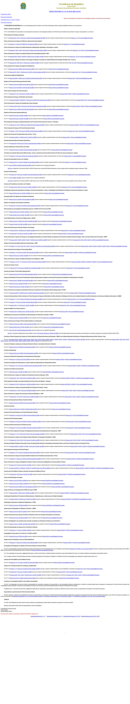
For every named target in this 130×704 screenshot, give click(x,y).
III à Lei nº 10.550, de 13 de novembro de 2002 (28, 421)
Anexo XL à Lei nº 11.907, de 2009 (19, 483)
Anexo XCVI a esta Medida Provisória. (54, 286)
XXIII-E (47, 339)
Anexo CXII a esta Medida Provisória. (54, 327)
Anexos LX (69, 205)
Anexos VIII (13, 572)
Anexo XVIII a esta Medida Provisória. (59, 69)
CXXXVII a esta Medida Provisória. (85, 378)
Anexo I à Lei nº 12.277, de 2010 (18, 511)
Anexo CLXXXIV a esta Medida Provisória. (63, 486)
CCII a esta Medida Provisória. (95, 568)
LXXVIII (99, 246)
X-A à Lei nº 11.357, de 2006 (26, 305)
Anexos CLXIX (70, 452)
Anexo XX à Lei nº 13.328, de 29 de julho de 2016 (22, 578)
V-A (17, 94)
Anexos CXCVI (67, 542)
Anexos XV (13, 440)
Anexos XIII (13, 143)
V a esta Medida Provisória (77, 44)
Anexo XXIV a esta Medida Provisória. (59, 84)
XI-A (17, 50)
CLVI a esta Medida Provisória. (83, 427)
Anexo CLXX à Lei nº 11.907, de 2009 (19, 215)
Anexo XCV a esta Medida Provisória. (52, 283)
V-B (18, 38)
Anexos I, (73, 38)
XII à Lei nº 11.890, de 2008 (28, 390)
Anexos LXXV (84, 246)
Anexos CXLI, (65, 390)
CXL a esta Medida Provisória (84, 384)
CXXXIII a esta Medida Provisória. (91, 365)
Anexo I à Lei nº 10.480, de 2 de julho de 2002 (21, 84)
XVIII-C (21, 339)
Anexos (12, 474)
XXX (85, 100)
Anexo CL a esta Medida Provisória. (61, 409)
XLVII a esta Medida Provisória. (83, 143)
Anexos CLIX (13, 575)
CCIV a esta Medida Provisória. (74, 572)
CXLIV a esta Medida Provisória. (85, 390)
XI (76, 56)
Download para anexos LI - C (54, 616)
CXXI (16, 341)
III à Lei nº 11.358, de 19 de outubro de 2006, (28, 415)
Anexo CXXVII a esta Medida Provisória (60, 347)
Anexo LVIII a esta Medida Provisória (54, 193)
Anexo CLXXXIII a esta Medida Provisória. (54, 483)
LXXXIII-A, (23, 468)
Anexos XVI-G (14, 339)
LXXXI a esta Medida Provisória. (119, 246)
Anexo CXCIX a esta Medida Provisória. (64, 562)
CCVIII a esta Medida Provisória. (91, 575)
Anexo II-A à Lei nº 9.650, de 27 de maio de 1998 (22, 403)
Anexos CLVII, (74, 434)
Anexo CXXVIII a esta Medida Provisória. (63, 353)
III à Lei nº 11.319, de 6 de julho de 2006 (27, 542)
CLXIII (78, 440)
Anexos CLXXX (63, 474)
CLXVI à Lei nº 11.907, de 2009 (27, 499)
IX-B (18, 63)
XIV (70, 63)
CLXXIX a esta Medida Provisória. (105, 468)
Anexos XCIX (71, 299)
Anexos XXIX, (80, 100)
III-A (17, 384)
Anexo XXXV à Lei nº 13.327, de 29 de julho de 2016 (23, 409)
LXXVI (90, 246)
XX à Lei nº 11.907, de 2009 (25, 233)
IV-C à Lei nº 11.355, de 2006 (28, 187)
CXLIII (74, 390)
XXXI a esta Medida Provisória (96, 100)
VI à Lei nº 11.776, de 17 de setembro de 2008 (34, 262)
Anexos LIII (71, 174)
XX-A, (29, 339)
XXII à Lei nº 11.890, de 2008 (27, 378)
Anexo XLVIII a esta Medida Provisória (62, 150)
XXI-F (43, 339)
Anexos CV (63, 305)
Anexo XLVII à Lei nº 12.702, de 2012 (19, 327)
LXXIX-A (28, 468)
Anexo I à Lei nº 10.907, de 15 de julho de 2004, (22, 87)
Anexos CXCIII (61, 530)
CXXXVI (72, 378)
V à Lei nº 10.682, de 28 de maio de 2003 (29, 452)
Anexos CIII (67, 302)
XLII (76, 131)
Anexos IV (66, 44)
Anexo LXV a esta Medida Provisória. (52, 224)
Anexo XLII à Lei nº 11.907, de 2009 (19, 118)
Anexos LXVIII (62, 233)
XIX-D (25, 339)
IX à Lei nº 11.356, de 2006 (25, 572)
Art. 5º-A (10, 168)
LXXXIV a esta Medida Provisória (87, 252)
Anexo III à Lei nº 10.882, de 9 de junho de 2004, (21, 69)
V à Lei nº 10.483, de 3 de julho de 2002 (28, 162)
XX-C (36, 339)
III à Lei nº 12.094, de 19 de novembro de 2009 (29, 427)
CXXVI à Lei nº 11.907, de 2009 (39, 240)
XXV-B (56, 339)
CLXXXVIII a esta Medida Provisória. (82, 499)
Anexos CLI (69, 415)
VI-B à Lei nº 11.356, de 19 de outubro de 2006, (32, 125)
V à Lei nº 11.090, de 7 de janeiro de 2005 (26, 44)
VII (18, 434)
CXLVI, (74, 396)
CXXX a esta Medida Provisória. (73, 359)
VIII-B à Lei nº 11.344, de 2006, (27, 230)
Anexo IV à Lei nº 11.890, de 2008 (18, 372)
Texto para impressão (6, 22)
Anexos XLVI (70, 143)
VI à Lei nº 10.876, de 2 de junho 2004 (28, 562)
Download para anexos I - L (38, 616)
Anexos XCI (70, 268)
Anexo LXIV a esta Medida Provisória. (62, 221)
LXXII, (85, 240)
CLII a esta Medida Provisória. (81, 415)
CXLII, (71, 390)
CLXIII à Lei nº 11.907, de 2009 (33, 575)
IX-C (21, 63)
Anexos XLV (13, 311)
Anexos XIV (13, 72)
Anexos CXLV (68, 396)
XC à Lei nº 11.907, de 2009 (37, 446)
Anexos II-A (13, 174)
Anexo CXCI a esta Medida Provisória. (52, 517)
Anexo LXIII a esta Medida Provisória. (54, 215)
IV (18, 262)
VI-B (22, 246)
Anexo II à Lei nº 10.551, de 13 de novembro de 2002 (23, 221)
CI (78, 299)
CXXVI (37, 341)
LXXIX (104, 246)
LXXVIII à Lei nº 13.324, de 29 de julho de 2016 (32, 293)
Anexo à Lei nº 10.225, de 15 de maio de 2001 (21, 109)
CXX (13, 341)
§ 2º (35, 333)
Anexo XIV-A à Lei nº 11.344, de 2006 (19, 286)
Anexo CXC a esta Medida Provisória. (51, 511)
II (77, 38)
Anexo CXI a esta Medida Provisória (60, 324)
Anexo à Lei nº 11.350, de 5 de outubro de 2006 (22, 199)
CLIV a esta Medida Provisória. (83, 421)
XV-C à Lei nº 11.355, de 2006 (32, 440)
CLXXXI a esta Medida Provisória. (77, 474)
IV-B (18, 187)
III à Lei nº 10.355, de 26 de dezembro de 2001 (30, 174)
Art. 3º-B (10, 181)
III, (17, 262)
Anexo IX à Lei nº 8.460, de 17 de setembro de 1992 (23, 486)
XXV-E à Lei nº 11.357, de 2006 (76, 339)
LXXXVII (83, 262)
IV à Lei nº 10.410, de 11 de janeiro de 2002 (30, 299)
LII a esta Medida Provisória (79, 162)
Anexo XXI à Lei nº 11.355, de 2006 (19, 255)
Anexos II (12, 44)
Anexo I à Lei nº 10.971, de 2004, (18, 480)
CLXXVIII (92, 468)
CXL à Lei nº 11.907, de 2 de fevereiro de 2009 (38, 100)
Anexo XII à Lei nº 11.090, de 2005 (19, 115)
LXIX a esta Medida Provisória (75, 233)
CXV (124, 339)
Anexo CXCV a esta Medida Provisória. (53, 536)
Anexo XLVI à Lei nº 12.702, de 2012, (19, 212)
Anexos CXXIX (60, 359)
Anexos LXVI (64, 230)
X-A (19, 390)
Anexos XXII (71, 78)
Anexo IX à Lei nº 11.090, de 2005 (18, 283)
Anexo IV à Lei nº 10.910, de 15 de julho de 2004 (22, 347)
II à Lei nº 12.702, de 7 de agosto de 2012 (27, 156)
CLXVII (84, 446)
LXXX (108, 246)
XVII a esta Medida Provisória (85, 63)
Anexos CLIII (70, 421)
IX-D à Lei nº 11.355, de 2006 (31, 63)
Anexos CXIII (115, 339)
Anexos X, (72, 56)
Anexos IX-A (13, 63)
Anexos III (13, 384)
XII (78, 56)
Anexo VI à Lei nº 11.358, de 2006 (18, 517)
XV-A (20, 396)
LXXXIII (22, 137)
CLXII (74, 440)
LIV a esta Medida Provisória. (83, 174)
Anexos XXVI (63, 94)
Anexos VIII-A (14, 230)
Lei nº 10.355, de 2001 (15, 177)
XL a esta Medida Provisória (91, 125)
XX (79, 72)
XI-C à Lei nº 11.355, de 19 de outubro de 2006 (35, 50)
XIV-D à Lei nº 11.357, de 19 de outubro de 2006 (33, 72)
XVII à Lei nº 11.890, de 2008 (30, 396)
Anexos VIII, (13, 305)
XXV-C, (61, 339)
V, (16, 434)
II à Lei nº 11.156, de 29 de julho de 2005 (26, 302)
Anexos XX (13, 378)
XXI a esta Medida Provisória (89, 72)
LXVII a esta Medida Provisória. (77, 230)
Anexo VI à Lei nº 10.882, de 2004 (18, 505)
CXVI (127, 339)
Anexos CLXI (69, 440)
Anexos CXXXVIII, (66, 384)
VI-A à (19, 268)
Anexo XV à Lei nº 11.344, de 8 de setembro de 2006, (23, 150)
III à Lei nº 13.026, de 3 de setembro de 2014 (28, 205)
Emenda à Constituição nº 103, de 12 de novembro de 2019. (90, 596)
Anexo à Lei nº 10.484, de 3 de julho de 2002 (21, 280)
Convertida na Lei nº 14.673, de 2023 (10, 19)
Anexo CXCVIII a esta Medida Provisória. (42, 550)
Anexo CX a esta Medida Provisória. (52, 317)
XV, (18, 396)
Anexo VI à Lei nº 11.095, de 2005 (18, 317)
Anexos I (12, 156)
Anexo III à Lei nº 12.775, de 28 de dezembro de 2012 (23, 274)
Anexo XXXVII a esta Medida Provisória (54, 118)
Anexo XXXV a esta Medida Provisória (59, 109)
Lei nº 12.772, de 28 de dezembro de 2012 (20, 330)
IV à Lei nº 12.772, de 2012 (24, 465)
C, (76, 299)
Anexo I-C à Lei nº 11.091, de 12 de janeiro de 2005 (23, 324)
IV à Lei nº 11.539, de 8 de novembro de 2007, (30, 365)
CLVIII (79, 434)
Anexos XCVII (74, 293)
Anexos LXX (76, 240)
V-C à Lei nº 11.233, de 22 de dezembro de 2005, (32, 38)
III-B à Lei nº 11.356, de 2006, (27, 384)
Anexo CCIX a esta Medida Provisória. (69, 578)
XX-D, (39, 339)
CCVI (76, 575)
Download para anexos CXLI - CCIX (90, 616)
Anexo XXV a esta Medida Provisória (58, 87)
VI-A (17, 125)
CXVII (2, 341)
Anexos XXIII (13, 493)
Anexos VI (75, 50)
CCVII (79, 575)
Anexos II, (13, 262)
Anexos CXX (13, 240)
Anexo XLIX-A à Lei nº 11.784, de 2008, (20, 193)
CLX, (19, 575)
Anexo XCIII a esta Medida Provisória (62, 274)
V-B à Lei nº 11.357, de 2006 (26, 94)
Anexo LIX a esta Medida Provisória (58, 199)
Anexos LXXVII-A (14, 468)
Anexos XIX (75, 72)
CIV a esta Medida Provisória (78, 302)
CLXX (75, 452)
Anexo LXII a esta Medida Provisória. (53, 212)
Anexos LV (65, 187)
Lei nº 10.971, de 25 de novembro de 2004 (20, 165)
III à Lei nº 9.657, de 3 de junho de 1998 (28, 252)
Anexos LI (67, 162)
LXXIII (89, 240)
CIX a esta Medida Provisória (76, 311)
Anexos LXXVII (14, 293)
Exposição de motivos (6, 17)
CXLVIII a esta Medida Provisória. (90, 396)
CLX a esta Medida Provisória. (93, 434)
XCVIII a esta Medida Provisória (87, 293)
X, (17, 390)
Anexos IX (13, 390)
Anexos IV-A (13, 187)
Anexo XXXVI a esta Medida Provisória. (53, 115)
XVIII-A (19, 56)
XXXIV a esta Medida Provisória (93, 106)
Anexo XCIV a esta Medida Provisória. (58, 280)
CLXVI (80, 446)
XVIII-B (24, 56)
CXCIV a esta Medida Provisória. (74, 530)
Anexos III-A (13, 162)
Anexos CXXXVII (14, 100)
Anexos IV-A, (13, 38)
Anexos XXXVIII (74, 125)
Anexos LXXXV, (14, 446)
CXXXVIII (22, 100)
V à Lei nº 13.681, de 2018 (24, 530)
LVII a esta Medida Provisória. (79, 187)
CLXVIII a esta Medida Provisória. (96, 446)
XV (72, 63)
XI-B (20, 50)
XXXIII (82, 106)
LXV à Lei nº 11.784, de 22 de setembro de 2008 (33, 106)
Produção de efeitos (6, 14)
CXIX (10, 341)
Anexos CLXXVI (80, 468)
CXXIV (23, 240)
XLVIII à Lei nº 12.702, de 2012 (26, 311)
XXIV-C (52, 339)
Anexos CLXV (74, 446)
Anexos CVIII (63, 311)
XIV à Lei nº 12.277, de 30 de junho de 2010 (29, 143)
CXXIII (19, 240)
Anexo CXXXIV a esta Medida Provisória (53, 372)
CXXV (27, 240)
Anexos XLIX (67, 156)
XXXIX (81, 125)
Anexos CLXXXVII (66, 499)
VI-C (25, 246)
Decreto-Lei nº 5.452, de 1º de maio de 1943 (81, 549)
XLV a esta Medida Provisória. (79, 137)
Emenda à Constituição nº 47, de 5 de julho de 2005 (58, 596)
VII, (80, 50)
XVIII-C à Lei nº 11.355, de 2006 (35, 56)
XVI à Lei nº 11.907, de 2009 (24, 474)
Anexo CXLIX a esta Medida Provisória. (60, 403)
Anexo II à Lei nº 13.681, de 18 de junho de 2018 (22, 524)
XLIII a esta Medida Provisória (86, 131)
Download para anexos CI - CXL (71, 616)
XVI (75, 63)
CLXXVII (87, 468)
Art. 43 (9, 333)
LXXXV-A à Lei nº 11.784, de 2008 (40, 468)
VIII (82, 50)
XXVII (69, 94)
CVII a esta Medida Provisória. (78, 305)
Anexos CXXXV (66, 378)
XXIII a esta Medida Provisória (84, 78)
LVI (69, 187)
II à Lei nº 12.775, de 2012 (23, 359)
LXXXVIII (88, 262)
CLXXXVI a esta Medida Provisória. (80, 493)
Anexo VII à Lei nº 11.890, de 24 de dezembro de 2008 (24, 353)
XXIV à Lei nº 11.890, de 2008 (26, 493)
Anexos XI (12, 50)
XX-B (32, 339)
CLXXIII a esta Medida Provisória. (85, 458)
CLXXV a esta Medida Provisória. (75, 465)
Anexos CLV (70, 427)
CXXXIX (73, 384)
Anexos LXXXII (14, 137)
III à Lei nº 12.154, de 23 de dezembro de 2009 (29, 458)
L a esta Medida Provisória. (79, 156)
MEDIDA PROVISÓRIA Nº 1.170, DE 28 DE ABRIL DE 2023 (65, 11)
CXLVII (78, 396)
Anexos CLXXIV (61, 465)
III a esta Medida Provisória (86, 38)
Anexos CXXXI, (72, 365)
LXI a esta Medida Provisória (80, 205)
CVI (68, 305)
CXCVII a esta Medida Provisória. (81, 542)
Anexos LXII (13, 106)
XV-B (21, 440)
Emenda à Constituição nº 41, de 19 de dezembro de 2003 (27, 596)
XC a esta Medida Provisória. (104, 262)
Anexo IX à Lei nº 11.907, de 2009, (19, 224)
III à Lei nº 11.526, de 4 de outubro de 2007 (29, 568)
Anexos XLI (72, 131)
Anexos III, (13, 94)
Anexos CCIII (61, 572)
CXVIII (6, 341)
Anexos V (12, 131)
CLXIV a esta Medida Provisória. (90, 440)
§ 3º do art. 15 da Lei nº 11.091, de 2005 (48, 333)
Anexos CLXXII (71, 458)
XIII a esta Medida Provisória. (88, 56)
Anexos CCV (70, 575)
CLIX (83, 434)
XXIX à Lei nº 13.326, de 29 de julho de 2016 (30, 78)
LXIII (19, 106)
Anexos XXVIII (14, 78)
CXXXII (79, 365)
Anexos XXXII (76, 106)
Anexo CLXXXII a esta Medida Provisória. (52, 480)
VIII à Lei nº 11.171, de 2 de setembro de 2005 (32, 434)
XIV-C (18, 72)
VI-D (28, 246)
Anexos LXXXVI (76, 262)
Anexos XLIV (66, 137)
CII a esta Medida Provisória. (87, 299)
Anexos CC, (80, 568)
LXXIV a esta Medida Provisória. (100, 240)
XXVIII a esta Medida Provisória (81, 94)
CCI (85, 568)
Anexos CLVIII (14, 499)
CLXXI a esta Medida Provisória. (87, 452)
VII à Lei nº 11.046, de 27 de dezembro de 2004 (42, 246)
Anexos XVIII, (13, 56)
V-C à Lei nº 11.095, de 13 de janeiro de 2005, (31, 131)
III (17, 299)
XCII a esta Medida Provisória (82, 268)
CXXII (20, 341)
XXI (18, 378)
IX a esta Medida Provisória (91, 50)
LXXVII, (95, 246)
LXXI (81, 240)
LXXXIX (94, 262)
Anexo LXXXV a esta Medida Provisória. (53, 255)
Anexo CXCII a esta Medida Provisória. (60, 524)
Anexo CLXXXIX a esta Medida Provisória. (54, 505)
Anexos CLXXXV (64, 493)
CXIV (121, 339)
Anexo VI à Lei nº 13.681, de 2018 (18, 536)
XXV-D (65, 339)
